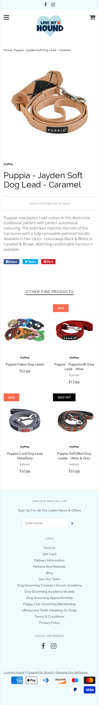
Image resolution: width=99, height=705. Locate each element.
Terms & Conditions (49, 616)
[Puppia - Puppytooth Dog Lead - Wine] (74, 330)
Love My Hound (14, 672)
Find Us (49, 548)
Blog (49, 573)
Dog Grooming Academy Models (49, 591)
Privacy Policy (49, 623)
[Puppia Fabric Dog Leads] (25, 330)
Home (8, 50)
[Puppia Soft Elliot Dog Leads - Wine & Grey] (74, 419)
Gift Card (49, 554)
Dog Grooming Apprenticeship (49, 598)
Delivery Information (49, 560)
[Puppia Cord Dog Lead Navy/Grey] (25, 419)
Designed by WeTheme (72, 672)
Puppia (24, 357)
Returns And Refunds (50, 566)
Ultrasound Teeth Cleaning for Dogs (49, 610)
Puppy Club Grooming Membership (49, 604)
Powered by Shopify (40, 672)
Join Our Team (50, 579)
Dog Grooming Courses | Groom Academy (49, 585)
